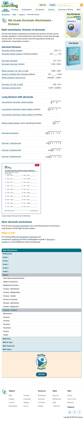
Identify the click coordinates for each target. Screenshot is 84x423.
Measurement (7, 314)
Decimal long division (10, 133)
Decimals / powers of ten (11, 88)
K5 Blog (40, 406)
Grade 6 (5, 275)
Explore (41, 374)
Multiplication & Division (11, 285)
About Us (56, 396)
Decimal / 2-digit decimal (11, 150)
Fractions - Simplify (9, 296)
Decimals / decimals (9, 61)
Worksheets (6, 14)
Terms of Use (71, 399)
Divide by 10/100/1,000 (11, 74)
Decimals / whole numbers (12, 50)
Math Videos (7, 349)
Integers (5, 335)
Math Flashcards (9, 346)
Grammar (26, 396)
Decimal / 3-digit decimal (11, 156)
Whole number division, (11, 123)
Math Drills (6, 339)
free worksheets (22, 237)
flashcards (33, 237)
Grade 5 (5, 271)
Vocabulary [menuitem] (40, 10)
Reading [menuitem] (14, 10)
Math (14, 14)
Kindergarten (7, 254)
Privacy (69, 396)
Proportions (7, 328)
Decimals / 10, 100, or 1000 (12, 84)
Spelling (26, 403)
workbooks (15, 239)
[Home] (10, 4)
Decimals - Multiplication (11, 307)
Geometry (6, 317)
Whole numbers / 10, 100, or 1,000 (15, 71)
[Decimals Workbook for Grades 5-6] (74, 25)
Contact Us (56, 406)
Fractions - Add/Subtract (11, 289)
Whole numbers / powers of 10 (13, 78)
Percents (6, 331)
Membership (57, 399)
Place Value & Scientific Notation (13, 278)
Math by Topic (8, 342)
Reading (11, 399)
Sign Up (43, 5)
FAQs (54, 403)
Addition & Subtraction (10, 282)
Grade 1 (5, 257)
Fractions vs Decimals (10, 299)
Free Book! (73, 43)
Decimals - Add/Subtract (11, 303)
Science (11, 403)
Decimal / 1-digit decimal (11, 143)
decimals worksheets (21, 226)
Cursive (25, 406)
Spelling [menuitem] (51, 10)
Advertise (70, 403)
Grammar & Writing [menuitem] (65, 10)
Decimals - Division (10, 310)
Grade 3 (5, 264)
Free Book (41, 403)
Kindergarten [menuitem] (27, 10)
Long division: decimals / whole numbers (17, 102)
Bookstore (41, 399)
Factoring (6, 321)
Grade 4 (5, 268)
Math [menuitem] (6, 10)
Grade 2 (5, 261)
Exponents (6, 324)
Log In (52, 5)
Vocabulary (27, 399)
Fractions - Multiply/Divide (11, 292)
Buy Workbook (73, 14)
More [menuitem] (79, 10)
